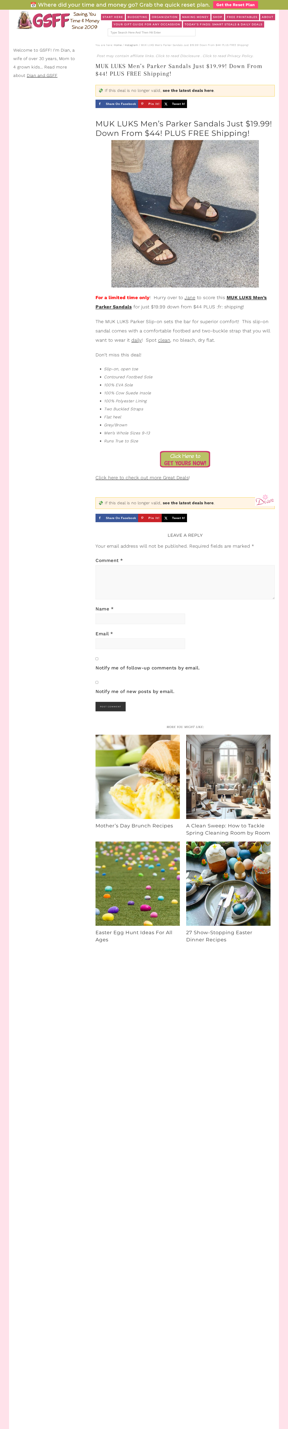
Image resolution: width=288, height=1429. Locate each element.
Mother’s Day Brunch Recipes (134, 826)
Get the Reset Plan (235, 4)
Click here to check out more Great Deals (142, 477)
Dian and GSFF (42, 75)
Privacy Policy (240, 56)
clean (164, 340)
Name (105, 608)
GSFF (57, 20)
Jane (189, 297)
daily (136, 340)
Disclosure (190, 56)
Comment (109, 560)
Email (104, 633)
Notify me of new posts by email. (135, 691)
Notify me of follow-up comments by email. (148, 667)
